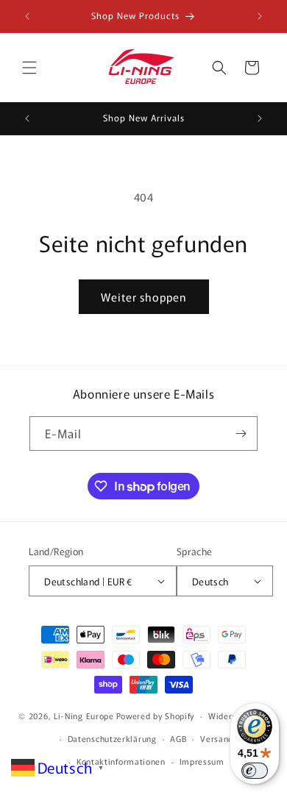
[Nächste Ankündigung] (260, 16)
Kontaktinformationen (121, 761)
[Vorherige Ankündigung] (27, 16)
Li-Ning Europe (84, 715)
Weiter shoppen (144, 296)
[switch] (254, 771)
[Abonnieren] (240, 433)
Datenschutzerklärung (112, 738)
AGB (178, 738)
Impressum (202, 761)
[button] (29, 67)
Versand (216, 738)
